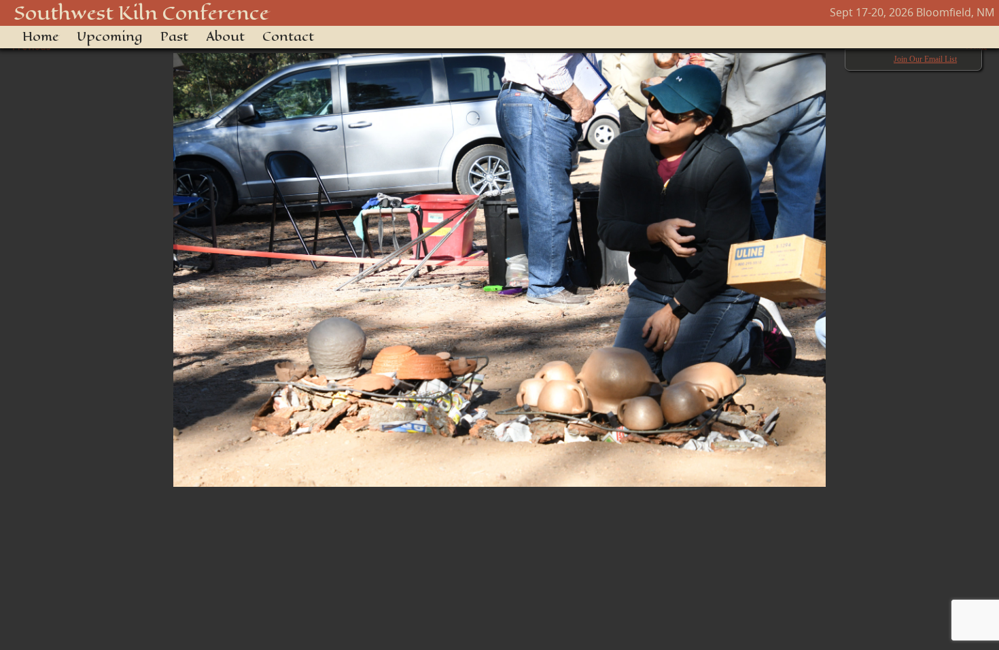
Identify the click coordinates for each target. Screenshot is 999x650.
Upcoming (110, 36)
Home (40, 36)
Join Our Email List (925, 59)
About (225, 36)
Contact (288, 36)
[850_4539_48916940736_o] (499, 263)
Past (174, 36)
